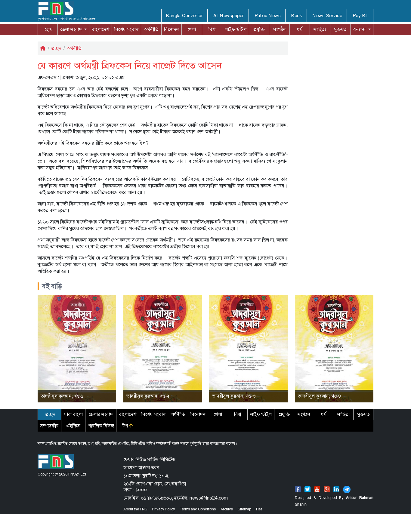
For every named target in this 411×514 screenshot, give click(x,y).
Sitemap (244, 509)
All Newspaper (228, 16)
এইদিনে (73, 426)
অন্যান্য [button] (354, 29)
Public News (268, 16)
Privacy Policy (163, 509)
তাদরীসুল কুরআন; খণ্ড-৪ (319, 396)
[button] (73, 29)
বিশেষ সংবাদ (126, 29)
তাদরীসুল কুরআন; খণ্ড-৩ (233, 396)
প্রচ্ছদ (56, 48)
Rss (259, 509)
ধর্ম (299, 29)
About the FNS (135, 509)
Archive (227, 509)
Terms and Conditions (198, 509)
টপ (125, 426)
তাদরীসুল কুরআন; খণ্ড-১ (62, 396)
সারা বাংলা (73, 414)
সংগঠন (279, 29)
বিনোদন (171, 29)
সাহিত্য (320, 29)
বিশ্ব (212, 29)
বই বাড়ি (52, 286)
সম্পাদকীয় (49, 426)
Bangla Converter (184, 16)
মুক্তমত (340, 29)
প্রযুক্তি (259, 29)
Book (296, 16)
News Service (327, 16)
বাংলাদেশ (100, 29)
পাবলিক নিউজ (101, 426)
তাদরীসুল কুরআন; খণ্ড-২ (147, 396)
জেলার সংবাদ (101, 414)
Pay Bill (361, 16)
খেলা (191, 29)
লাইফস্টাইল (235, 29)
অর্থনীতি (151, 29)
